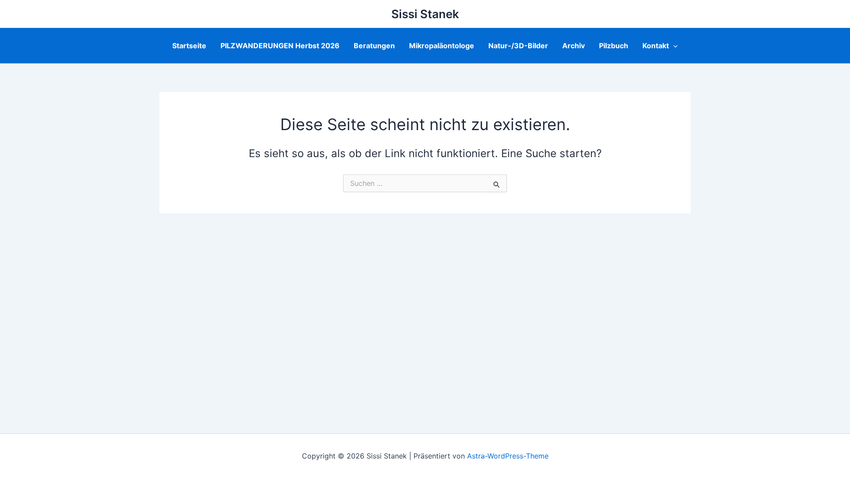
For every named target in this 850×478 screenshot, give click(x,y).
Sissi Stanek (425, 14)
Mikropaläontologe (441, 45)
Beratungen (374, 45)
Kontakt (655, 45)
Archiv (573, 45)
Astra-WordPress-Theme (508, 455)
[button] (673, 45)
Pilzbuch (613, 45)
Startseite (189, 45)
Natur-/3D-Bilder (518, 45)
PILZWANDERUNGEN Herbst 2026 (280, 45)
